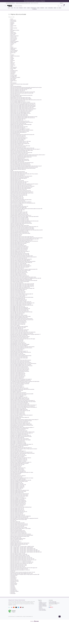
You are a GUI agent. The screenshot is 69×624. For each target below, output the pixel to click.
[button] (61, 6)
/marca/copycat (13, 578)
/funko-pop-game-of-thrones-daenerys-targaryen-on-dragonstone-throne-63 (24, 518)
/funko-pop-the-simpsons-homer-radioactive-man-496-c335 (21, 563)
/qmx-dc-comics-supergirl (15, 325)
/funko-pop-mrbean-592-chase (15, 449)
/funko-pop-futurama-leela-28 (15, 473)
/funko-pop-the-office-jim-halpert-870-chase (18, 300)
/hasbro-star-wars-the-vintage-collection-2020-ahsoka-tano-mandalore (23, 108)
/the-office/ (12, 73)
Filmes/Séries (50, 7)
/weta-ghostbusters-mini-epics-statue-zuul (18, 169)
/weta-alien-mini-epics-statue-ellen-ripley (17, 200)
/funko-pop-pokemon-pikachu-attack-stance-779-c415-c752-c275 (22, 558)
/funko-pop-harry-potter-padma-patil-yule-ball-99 (19, 370)
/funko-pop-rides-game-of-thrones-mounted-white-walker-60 (21, 415)
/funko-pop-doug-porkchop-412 (16, 465)
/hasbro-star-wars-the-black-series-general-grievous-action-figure (22, 228)
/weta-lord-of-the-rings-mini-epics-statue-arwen (19, 114)
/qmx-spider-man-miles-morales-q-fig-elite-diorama (19, 275)
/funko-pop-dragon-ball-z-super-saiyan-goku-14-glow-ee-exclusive (22, 453)
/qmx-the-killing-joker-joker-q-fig (16, 476)
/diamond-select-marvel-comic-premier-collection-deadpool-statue (22, 431)
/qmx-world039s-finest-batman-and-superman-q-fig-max (20, 457)
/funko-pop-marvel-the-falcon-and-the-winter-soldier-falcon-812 (21, 236)
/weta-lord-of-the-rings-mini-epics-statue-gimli (18, 430)
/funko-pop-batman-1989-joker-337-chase (18, 327)
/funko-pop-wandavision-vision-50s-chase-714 (18, 89)
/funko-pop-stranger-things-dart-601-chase (18, 491)
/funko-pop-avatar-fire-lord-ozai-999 (17, 180)
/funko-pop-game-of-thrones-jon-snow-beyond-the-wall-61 (21, 420)
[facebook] (49, 607)
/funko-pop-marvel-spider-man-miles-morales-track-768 (20, 188)
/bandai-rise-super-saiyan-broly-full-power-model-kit (19, 399)
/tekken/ (11, 24)
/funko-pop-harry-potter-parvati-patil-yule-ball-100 (19, 367)
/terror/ (11, 26)
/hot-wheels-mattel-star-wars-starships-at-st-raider (19, 219)
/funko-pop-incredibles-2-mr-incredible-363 (18, 498)
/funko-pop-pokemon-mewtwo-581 (16, 341)
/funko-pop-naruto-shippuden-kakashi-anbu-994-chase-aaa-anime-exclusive (24, 167)
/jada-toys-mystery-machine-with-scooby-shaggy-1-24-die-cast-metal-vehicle (24, 216)
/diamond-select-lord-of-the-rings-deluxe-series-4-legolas (20, 98)
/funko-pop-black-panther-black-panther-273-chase (19, 131)
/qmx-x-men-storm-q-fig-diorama (16, 204)
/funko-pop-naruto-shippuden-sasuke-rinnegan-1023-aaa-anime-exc (22, 117)
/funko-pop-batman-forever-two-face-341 (17, 323)
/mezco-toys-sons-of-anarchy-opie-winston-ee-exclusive (20, 534)
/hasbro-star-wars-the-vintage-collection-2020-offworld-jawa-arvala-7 (23, 105)
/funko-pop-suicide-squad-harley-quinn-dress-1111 (19, 181)
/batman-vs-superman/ (14, 35)
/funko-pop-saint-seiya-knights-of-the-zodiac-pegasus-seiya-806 (22, 283)
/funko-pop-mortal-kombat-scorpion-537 (17, 292)
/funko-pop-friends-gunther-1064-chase (17, 209)
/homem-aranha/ (13, 33)
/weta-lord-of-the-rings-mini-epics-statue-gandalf (19, 84)
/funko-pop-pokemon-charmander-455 (17, 376)
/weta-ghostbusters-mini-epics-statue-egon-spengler (19, 344)
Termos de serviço (42, 609)
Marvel (60, 7)
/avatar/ (11, 66)
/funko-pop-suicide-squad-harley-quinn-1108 (18, 182)
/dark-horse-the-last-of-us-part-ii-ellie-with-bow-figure (20, 233)
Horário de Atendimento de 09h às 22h (23, 3)
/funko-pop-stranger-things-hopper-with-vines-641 (19, 463)
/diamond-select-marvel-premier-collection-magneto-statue (21, 424)
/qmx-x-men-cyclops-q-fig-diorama (16, 282)
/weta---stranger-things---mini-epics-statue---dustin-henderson (21, 547)
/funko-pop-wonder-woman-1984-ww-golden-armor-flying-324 (21, 333)
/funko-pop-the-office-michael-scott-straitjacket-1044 (20, 287)
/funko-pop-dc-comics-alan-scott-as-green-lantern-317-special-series (22, 332)
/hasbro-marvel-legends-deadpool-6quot (17, 530)
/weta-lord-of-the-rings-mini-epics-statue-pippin (19, 357)
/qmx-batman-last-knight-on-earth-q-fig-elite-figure (19, 281)
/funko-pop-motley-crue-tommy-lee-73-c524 (18, 564)
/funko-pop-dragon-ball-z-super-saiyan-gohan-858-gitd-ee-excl (21, 162)
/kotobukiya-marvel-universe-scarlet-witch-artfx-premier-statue (21, 297)
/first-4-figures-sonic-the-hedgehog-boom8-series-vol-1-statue (21, 472)
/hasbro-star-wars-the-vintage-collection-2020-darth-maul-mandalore (22, 106)
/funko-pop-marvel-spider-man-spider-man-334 (18, 272)
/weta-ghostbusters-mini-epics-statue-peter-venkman (20, 336)
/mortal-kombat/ (13, 21)
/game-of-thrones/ (13, 51)
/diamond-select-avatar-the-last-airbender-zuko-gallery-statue (21, 150)
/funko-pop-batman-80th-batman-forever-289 (18, 172)
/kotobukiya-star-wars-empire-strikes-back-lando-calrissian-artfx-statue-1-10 (24, 226)
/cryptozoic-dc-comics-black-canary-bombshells (19, 326)
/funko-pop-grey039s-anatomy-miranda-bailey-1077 (19, 232)
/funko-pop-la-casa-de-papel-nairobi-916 (17, 373)
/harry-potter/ (12, 34)
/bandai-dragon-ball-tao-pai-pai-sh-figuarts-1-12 (19, 351)
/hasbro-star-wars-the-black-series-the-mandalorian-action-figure (22, 227)
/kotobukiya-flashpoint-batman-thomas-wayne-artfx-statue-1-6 (21, 191)
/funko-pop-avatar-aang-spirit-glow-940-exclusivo (19, 246)
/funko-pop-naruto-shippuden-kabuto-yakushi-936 (19, 159)
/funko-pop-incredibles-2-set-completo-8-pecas (19, 481)
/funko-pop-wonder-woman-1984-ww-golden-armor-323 (20, 352)
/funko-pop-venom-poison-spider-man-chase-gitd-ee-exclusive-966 (22, 91)
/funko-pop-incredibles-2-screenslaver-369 (18, 484)
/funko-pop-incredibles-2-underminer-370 (17, 504)
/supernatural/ (12, 72)
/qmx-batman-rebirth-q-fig (15, 521)
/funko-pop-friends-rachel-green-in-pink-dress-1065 (19, 253)
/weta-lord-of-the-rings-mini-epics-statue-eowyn (19, 115)
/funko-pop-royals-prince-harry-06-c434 (17, 566)
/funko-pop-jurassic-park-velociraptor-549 (18, 471)
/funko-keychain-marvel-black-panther (17, 140)
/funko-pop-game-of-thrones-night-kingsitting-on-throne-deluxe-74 (22, 406)
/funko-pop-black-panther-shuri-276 (16, 125)
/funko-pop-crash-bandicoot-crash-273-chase (18, 527)
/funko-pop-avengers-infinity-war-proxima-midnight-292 (20, 516)
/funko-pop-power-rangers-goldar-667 (17, 437)
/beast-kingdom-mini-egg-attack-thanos (17, 440)
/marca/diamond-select (14, 581)
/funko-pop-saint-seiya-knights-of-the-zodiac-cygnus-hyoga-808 (22, 286)
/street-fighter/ (13, 40)
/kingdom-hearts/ (13, 48)
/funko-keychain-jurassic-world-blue (16, 426)
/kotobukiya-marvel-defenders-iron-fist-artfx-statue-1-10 (20, 435)
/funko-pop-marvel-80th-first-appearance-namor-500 (20, 382)
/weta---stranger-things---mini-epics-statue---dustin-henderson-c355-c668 (23, 549)
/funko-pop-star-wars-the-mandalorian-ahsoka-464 (19, 177)
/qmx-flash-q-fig (13, 520)
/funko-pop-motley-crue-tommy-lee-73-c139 (18, 565)
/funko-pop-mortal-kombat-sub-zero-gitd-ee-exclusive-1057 (21, 152)
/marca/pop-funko (13, 584)
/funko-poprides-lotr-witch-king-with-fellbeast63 (19, 402)
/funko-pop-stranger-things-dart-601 (17, 492)
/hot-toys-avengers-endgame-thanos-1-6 (17, 100)
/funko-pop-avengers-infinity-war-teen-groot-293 (19, 517)
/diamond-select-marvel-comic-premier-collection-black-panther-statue (23, 277)
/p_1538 (11, 170)
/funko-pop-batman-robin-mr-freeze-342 (17, 324)
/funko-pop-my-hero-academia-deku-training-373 (19, 434)
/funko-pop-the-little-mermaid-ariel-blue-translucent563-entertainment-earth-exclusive (26, 87)
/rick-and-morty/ (13, 36)
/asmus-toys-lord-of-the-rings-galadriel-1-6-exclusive (20, 128)
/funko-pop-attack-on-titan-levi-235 (16, 144)
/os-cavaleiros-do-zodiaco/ (15, 77)
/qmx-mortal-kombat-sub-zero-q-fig (16, 197)
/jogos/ (11, 29)
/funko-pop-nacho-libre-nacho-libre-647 (17, 171)
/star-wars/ (12, 43)
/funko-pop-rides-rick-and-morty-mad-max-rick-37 (19, 493)
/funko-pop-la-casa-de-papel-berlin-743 (17, 374)
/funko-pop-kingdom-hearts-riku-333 (17, 508)
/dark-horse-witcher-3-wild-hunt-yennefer (17, 354)
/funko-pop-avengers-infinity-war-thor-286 (18, 273)
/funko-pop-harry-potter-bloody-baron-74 (17, 429)
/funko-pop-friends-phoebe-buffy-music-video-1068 (19, 254)
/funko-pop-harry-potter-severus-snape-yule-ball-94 (19, 369)
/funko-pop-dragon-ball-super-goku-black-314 (18, 511)
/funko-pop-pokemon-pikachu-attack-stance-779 (19, 206)
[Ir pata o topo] (60, 616)
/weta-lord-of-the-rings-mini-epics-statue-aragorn (19, 494)
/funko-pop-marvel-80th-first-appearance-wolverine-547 (20, 380)
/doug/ (11, 61)
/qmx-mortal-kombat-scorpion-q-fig (16, 198)
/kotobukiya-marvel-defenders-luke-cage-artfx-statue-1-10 (20, 447)
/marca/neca (12, 592)
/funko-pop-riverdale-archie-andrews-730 (17, 375)
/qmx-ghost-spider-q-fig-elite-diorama (17, 161)
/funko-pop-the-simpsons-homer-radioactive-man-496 (20, 410)
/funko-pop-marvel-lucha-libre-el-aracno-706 (18, 189)
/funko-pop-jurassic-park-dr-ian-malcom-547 (18, 455)
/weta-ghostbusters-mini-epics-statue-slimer (18, 343)
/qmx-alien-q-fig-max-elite (15, 94)
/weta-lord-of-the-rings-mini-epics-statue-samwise (19, 438)
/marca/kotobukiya (13, 583)
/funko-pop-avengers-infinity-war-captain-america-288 (20, 422)
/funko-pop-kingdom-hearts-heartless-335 (18, 531)
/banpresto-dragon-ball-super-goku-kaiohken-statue (19, 536)
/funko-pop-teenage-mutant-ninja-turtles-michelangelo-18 (20, 265)
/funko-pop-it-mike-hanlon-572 (16, 489)
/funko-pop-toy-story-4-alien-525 (16, 416)
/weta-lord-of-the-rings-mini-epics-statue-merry (19, 356)
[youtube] (51, 607)
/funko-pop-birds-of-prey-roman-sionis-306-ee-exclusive (20, 360)
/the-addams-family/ (14, 70)
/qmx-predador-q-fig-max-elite (15, 96)
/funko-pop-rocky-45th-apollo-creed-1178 (17, 135)
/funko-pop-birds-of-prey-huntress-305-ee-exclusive (19, 361)
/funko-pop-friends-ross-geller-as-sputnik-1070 (18, 213)
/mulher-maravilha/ (13, 27)
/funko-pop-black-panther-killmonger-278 (17, 127)
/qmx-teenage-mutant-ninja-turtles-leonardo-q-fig (19, 309)
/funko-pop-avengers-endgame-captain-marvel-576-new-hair (21, 365)
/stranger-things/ (13, 42)
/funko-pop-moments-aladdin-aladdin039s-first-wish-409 (20, 480)
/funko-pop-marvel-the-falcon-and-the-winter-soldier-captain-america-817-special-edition (26, 237)
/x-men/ (11, 69)
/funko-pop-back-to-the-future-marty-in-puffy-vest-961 (20, 270)
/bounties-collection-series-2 (15, 545)
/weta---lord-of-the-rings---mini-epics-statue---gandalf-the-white (22, 546)
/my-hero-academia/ (14, 50)
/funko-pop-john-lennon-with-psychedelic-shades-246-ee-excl (21, 122)
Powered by (32, 621)
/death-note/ (12, 62)
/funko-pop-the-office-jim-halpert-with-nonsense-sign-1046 (21, 279)
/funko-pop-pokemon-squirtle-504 (16, 390)
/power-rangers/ (13, 68)
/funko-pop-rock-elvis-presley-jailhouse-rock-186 (19, 231)
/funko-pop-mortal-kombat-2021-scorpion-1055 (19, 151)
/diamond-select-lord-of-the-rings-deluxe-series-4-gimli (20, 97)
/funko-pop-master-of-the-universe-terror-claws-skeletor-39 (21, 262)
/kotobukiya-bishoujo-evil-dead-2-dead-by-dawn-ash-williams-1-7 (22, 427)
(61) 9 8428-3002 (35, 3)
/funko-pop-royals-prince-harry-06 (16, 513)
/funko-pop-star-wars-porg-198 (16, 529)
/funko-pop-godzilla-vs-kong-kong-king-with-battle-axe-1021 (21, 240)
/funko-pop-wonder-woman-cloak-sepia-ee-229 (19, 525)
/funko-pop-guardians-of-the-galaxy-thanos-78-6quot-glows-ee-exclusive (23, 448)
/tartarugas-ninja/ (13, 76)
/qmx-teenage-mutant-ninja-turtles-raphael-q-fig (19, 307)
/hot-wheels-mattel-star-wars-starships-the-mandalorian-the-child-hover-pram (24, 220)
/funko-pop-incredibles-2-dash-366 (16, 488)
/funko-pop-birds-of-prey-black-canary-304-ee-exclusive (20, 362)
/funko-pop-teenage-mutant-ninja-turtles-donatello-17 (20, 251)
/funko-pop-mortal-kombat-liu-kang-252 (17, 514)
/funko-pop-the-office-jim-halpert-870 (17, 387)
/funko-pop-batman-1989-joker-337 (16, 328)
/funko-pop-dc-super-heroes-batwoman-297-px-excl (19, 121)
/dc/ (11, 45)
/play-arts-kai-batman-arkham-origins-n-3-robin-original (20, 528)
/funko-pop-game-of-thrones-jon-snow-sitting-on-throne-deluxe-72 (22, 400)
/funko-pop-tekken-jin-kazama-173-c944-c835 (18, 554)
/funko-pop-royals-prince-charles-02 (17, 512)
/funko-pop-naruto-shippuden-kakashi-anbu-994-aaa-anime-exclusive (22, 168)
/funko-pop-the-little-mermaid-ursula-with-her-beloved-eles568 (21, 393)
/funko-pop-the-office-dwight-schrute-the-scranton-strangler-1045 (22, 288)
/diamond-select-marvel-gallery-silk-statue (18, 479)
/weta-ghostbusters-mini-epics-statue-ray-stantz (19, 153)
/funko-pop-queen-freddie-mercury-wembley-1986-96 (20, 260)
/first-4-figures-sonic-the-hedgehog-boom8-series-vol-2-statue (21, 477)
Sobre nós (40, 608)
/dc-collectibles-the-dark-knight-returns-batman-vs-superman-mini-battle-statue (24, 381)
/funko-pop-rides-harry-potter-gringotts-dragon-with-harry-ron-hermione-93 (24, 241)
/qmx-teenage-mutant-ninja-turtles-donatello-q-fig (19, 310)
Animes (55, 7)
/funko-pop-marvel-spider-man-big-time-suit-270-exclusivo (21, 185)
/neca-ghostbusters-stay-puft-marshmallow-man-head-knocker (21, 425)
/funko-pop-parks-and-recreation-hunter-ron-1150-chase (20, 141)
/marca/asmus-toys (13, 575)
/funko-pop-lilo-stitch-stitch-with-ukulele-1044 (18, 194)
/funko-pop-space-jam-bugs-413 (16, 234)
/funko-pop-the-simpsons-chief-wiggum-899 (18, 207)
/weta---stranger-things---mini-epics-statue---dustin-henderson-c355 (22, 548)
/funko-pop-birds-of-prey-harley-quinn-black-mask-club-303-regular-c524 (23, 567)
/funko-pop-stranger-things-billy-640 (17, 468)
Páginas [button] (40, 600)
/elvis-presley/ (12, 79)
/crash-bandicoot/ (13, 67)
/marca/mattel (12, 593)
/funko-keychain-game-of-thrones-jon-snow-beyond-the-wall (21, 452)
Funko (12, 7)
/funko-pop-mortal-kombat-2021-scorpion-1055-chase (20, 145)
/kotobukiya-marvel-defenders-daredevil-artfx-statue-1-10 (20, 462)
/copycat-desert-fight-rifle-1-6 (15, 541)
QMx (17, 7)
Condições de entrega (42, 602)
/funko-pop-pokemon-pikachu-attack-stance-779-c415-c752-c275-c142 (23, 559)
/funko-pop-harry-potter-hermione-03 (17, 268)
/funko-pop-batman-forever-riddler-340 (17, 342)
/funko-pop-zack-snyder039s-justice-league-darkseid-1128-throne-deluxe (23, 155)
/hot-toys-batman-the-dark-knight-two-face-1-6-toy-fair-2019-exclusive (23, 363)
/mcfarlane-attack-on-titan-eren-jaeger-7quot (18, 532)
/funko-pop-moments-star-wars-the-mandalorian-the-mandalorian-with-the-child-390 (25, 278)
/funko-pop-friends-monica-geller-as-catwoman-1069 (20, 264)
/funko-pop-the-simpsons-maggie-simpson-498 (18, 409)
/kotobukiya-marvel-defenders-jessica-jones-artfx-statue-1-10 (21, 433)
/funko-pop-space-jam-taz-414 (15, 235)
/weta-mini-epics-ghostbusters (15, 86)
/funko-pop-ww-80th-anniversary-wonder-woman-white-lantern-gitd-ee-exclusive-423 (25, 99)
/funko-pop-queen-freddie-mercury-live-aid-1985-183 (20, 242)
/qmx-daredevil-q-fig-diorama (15, 391)
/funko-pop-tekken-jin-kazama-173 (16, 539)
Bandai (38, 7)
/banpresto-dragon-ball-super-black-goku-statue (19, 544)
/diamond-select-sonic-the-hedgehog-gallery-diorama (20, 112)
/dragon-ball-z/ (13, 32)
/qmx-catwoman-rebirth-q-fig (15, 537)
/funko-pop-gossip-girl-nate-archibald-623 (18, 500)
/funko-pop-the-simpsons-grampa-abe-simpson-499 (19, 403)
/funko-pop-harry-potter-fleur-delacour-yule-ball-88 (19, 383)
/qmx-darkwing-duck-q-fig (15, 133)
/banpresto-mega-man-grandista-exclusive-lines (19, 317)
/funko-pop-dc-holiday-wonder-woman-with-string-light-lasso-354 (22, 302)
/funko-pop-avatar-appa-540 (15, 418)
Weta (15, 7)
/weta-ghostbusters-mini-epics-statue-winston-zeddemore (20, 201)
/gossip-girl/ (12, 60)
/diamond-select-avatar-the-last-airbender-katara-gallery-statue (21, 192)
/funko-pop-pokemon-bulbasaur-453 (17, 378)
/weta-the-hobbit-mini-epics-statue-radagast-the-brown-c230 (21, 573)
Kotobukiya (21, 7)
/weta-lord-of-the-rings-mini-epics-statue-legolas (19, 495)
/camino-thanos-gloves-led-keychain (16, 339)
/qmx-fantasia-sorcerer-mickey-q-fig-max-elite (18, 195)
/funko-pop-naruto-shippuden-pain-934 (17, 158)
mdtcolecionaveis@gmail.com (54, 602)
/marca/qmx (12, 585)
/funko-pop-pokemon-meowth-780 (16, 196)
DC (57, 7)
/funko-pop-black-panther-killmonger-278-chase (19, 126)
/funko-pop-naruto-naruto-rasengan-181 (17, 174)
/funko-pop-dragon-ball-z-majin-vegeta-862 (18, 263)
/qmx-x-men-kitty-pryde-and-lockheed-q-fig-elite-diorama (20, 199)
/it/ (10, 53)
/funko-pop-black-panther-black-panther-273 (18, 132)
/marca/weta (12, 586)
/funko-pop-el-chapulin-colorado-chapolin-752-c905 (19, 555)
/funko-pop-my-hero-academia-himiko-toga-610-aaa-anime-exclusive (22, 261)
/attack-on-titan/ (13, 25)
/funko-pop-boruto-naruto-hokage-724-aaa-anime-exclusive (21, 347)
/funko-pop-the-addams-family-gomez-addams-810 (19, 417)
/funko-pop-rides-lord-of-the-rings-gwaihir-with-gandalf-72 (21, 379)
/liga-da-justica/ (13, 20)
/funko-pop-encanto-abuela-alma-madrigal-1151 (18, 137)
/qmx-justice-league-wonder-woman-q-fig (17, 467)
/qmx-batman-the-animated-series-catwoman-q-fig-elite (20, 164)
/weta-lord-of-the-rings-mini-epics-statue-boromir (19, 337)
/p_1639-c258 (12, 571)
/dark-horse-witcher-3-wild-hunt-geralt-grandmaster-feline (20, 355)
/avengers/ (12, 54)
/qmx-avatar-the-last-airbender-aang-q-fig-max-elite (19, 160)
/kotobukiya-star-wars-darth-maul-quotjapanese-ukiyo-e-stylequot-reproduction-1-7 (25, 334)
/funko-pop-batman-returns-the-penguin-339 (18, 321)
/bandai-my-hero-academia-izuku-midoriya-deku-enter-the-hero (21, 319)
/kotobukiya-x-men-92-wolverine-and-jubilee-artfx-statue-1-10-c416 (22, 572)
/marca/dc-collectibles (14, 580)
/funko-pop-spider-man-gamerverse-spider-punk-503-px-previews (22, 389)
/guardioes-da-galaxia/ (14, 41)
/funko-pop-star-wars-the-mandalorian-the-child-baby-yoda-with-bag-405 (23, 280)
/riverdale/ (12, 58)
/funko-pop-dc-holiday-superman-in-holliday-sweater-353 (20, 301)
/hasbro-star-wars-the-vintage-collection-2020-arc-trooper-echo (22, 107)
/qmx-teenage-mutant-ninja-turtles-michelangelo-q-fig (20, 308)
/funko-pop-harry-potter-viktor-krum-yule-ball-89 (19, 388)
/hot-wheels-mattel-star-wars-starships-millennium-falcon (20, 222)
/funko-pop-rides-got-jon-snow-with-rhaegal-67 (19, 345)
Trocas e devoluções (42, 610)
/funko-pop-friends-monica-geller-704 (17, 244)
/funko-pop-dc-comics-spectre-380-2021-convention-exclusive (21, 130)
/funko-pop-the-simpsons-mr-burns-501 (17, 411)
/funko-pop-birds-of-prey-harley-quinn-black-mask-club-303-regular (22, 338)
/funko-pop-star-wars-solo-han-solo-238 (17, 454)
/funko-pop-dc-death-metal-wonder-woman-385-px (19, 225)
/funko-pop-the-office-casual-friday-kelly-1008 (18, 330)
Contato (40, 601)
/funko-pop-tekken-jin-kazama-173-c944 (17, 553)
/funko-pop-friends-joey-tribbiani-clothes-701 (18, 289)
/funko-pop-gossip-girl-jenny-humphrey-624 (18, 501)
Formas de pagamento (42, 604)
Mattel (25, 7)
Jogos (46, 7)
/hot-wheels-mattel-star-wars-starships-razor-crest (19, 218)
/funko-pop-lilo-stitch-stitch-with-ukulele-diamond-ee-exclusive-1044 (22, 103)
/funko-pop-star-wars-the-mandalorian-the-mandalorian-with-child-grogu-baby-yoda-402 (26, 229)
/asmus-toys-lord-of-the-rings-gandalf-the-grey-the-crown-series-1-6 (22, 104)
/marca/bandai (12, 576)
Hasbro (28, 7)
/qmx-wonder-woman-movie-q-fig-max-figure (18, 519)
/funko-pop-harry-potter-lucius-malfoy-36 (17, 475)
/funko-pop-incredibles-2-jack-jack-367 (17, 499)
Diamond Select (33, 7)
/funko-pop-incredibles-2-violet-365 (16, 483)
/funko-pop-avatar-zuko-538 (15, 179)
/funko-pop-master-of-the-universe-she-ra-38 (18, 250)
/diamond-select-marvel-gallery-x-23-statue (18, 461)
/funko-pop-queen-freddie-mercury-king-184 (18, 243)
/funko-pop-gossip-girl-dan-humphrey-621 (18, 502)
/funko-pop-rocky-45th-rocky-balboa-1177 (18, 136)
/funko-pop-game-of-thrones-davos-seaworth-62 (19, 421)
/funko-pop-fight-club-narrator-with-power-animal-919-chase (21, 311)
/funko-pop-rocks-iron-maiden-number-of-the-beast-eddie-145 (21, 293)
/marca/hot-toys (13, 582)
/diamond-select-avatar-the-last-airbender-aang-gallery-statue (21, 255)
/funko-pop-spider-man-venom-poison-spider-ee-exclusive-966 (21, 93)
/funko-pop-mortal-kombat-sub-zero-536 (17, 291)
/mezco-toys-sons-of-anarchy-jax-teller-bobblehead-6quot (20, 507)
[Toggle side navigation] (5, 6)
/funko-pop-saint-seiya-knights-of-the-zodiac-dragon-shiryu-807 (22, 284)
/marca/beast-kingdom (14, 591)
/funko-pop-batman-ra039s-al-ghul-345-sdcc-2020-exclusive (21, 318)
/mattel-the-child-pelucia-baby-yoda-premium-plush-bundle (21, 223)
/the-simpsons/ (13, 71)
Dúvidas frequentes (42, 603)
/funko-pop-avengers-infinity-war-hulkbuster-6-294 (19, 490)
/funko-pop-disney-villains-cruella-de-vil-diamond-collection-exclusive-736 (23, 269)
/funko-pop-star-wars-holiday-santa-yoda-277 (18, 178)
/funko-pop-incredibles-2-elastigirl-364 (17, 486)
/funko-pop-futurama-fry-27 (15, 474)
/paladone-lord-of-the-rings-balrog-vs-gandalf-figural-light (20, 124)
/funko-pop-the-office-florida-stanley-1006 (18, 320)
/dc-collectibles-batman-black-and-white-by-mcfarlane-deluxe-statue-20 (23, 256)
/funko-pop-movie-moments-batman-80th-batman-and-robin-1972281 (23, 401)
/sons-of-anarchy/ (13, 39)
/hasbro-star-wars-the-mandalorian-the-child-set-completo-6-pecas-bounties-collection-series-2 (27, 154)
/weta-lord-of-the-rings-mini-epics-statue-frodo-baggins (20, 439)
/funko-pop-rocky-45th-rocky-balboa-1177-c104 (19, 568)
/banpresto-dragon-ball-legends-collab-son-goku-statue (20, 316)
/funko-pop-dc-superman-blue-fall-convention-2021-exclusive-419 (22, 134)
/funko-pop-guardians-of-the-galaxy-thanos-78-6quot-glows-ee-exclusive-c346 (24, 574)
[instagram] (52, 607)
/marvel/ (11, 47)
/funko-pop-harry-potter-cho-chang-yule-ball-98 (19, 366)
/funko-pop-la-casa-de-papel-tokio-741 (17, 372)
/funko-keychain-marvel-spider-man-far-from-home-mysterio (21, 176)
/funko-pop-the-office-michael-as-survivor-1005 (19, 335)
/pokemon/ (12, 22)
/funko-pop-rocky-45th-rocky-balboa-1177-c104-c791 (20, 569)
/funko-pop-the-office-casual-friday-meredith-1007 (19, 329)
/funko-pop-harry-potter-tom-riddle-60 (17, 456)
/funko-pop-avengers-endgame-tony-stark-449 (18, 397)
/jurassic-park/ (12, 52)
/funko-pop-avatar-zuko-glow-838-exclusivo (18, 245)
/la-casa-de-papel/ (13, 75)
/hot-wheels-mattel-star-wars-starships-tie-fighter (19, 217)
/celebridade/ (12, 49)
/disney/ (11, 57)
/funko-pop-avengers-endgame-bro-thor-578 (18, 274)
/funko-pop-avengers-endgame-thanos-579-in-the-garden (20, 364)
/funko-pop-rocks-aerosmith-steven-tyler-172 (18, 299)
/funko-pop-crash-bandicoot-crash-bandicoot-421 (19, 428)
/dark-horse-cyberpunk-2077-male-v (16, 314)
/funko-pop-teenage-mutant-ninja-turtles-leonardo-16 (20, 163)
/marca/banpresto (13, 577)
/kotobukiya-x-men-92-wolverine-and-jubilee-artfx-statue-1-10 (21, 444)
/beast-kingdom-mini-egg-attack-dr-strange (18, 443)
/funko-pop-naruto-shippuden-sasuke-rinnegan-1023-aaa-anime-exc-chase (23, 116)
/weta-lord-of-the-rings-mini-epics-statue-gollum (19, 247)
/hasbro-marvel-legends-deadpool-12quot (17, 538)
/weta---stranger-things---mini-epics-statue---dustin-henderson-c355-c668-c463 (25, 550)
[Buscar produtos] (58, 6)
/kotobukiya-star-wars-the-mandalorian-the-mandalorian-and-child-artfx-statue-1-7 (25, 149)
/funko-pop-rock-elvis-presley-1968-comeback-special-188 (21, 259)
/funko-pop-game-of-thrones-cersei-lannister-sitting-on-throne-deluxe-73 (23, 407)
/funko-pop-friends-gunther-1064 (16, 210)
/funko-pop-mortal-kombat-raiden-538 (17, 290)
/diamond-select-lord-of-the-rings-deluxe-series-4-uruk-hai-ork (21, 109)
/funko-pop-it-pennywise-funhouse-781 (17, 348)
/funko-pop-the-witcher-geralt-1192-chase (17, 118)
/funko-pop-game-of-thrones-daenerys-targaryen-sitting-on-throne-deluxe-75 (24, 419)
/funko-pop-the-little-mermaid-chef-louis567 (18, 394)
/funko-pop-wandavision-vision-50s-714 (17, 90)
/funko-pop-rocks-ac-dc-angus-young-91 (17, 296)
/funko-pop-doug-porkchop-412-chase (17, 464)
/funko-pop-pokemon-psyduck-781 (16, 205)
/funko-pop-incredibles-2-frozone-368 (17, 485)
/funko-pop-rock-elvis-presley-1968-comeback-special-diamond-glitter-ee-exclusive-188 (26, 208)
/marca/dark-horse (13, 590)
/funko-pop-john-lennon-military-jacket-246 (18, 123)
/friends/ (11, 59)
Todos (9, 7)
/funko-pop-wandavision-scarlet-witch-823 (18, 146)
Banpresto (42, 7)
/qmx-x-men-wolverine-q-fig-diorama (17, 384)
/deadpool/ (12, 23)
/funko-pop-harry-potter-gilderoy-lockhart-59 (18, 458)
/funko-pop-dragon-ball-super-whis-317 (17, 510)
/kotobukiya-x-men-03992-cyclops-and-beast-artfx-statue (20, 436)
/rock (11, 81)
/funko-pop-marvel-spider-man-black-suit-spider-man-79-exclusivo (22, 186)
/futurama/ (12, 63)
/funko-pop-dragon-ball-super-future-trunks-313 (19, 523)
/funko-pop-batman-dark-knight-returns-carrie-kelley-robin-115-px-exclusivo (24, 173)
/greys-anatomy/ (13, 78)
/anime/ (11, 44)
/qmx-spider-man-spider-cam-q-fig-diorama (18, 392)
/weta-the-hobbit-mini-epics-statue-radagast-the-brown (20, 113)
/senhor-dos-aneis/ (13, 38)
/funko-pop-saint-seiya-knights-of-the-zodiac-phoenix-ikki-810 (21, 305)
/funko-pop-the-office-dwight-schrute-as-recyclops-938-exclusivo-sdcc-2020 (24, 238)
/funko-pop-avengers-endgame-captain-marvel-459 (19, 398)
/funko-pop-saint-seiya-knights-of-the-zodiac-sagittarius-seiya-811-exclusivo (24, 183)
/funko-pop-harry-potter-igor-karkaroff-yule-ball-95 (19, 371)
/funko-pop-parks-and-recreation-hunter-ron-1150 (19, 142)
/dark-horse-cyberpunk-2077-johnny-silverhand (18, 315)
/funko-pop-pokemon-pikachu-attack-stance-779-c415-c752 (21, 557)
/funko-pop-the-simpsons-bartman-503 (17, 412)
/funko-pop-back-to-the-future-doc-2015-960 (18, 271)
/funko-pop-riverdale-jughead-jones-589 (17, 298)
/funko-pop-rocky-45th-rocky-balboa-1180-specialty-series (21, 88)
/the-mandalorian (13, 82)
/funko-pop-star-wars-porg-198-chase (17, 526)
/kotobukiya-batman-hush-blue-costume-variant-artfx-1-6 (20, 215)
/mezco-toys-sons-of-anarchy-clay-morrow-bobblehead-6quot (21, 535)
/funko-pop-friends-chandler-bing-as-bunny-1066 (19, 214)
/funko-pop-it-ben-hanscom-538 (16, 482)
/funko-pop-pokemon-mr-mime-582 (16, 353)
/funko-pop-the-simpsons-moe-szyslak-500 (18, 408)
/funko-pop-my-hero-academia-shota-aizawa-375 (19, 445)
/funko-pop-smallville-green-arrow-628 (17, 522)
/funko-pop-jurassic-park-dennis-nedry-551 (18, 503)
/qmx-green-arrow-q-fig (14, 540)
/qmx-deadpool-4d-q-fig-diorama (16, 385)
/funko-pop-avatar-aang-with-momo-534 (17, 252)
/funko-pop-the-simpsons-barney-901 (17, 224)
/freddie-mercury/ (13, 80)
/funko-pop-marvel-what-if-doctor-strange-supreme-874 (20, 190)
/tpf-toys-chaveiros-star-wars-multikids (17, 470)
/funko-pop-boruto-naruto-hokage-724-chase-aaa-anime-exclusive (22, 346)
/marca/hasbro (13, 587)
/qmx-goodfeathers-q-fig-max (15, 466)
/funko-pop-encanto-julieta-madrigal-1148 (17, 139)
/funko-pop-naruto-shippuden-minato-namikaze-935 (19, 143)
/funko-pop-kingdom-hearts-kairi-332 (17, 509)
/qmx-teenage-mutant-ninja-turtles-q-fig (17, 306)
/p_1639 (11, 85)
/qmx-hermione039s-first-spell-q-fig (16, 446)
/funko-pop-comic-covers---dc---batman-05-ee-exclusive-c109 (21, 562)
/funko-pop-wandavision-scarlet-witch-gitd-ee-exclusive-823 (21, 95)
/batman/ (12, 31)
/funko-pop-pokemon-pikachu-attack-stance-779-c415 (20, 556)
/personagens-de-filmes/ (14, 30)
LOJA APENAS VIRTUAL (10, 3)
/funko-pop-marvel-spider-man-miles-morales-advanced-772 (21, 187)
